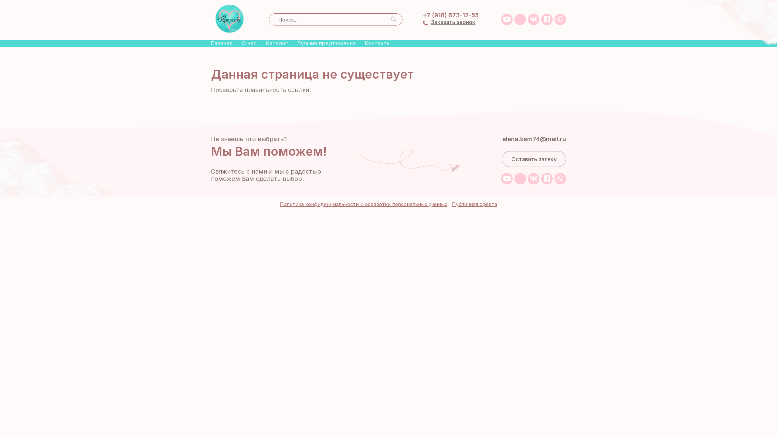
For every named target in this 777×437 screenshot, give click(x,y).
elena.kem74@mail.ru (534, 139)
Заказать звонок (453, 22)
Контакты (378, 43)
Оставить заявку (534, 159)
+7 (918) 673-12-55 (451, 15)
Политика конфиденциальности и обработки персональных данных (363, 204)
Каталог (277, 43)
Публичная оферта (474, 204)
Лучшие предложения (326, 43)
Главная (221, 43)
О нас (249, 43)
